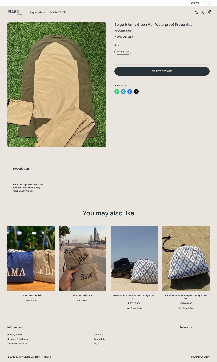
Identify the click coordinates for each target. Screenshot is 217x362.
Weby (207, 357)
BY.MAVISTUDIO (58, 12)
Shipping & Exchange (17, 339)
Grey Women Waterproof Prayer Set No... (134, 297)
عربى (207, 3)
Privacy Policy (14, 334)
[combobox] (195, 3)
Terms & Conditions (17, 343)
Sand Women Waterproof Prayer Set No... (186, 297)
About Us (98, 334)
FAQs (96, 343)
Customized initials (31, 295)
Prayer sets (36, 12)
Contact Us (99, 339)
